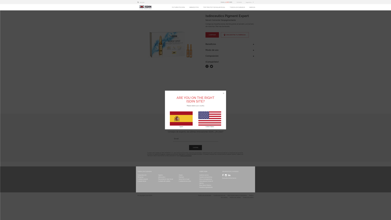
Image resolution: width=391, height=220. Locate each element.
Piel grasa (140, 177)
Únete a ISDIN (226, 2)
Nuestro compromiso (205, 177)
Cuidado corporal (142, 179)
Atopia (181, 175)
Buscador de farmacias (229, 178)
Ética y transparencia (205, 179)
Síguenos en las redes (230, 171)
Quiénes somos (204, 175)
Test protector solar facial (214, 7)
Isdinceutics (194, 7)
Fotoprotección (178, 7)
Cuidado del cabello (164, 181)
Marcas (252, 7)
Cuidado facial (141, 181)
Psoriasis (181, 177)
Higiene (160, 175)
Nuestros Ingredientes (206, 187)
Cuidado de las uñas (185, 181)
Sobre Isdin (203, 171)
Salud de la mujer (184, 179)
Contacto (239, 2)
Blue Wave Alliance (205, 185)
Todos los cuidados (237, 7)
